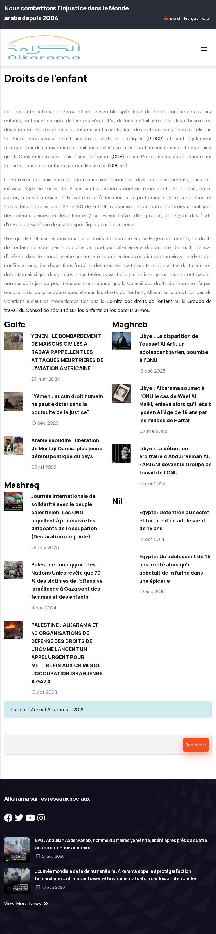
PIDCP (155, 139)
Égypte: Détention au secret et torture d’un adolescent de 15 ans (174, 520)
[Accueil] (45, 47)
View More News (22, 903)
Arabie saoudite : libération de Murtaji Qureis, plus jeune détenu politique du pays (66, 448)
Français (191, 18)
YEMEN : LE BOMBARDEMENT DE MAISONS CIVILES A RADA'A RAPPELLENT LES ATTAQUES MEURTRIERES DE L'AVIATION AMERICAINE (67, 351)
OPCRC (117, 165)
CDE (117, 156)
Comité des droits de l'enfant (139, 301)
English (175, 18)
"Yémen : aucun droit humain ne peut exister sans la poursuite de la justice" (67, 404)
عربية (205, 18)
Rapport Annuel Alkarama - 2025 (48, 709)
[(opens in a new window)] (8, 818)
